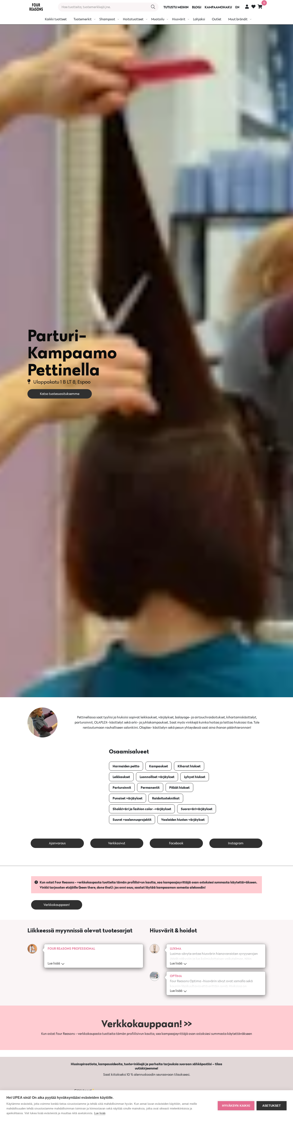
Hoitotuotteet (133, 19)
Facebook (176, 843)
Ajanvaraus (57, 843)
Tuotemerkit (83, 19)
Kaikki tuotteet (56, 19)
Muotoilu (157, 19)
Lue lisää (99, 1113)
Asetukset (271, 1105)
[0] (260, 6)
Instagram (235, 843)
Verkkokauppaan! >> (146, 1023)
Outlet (216, 19)
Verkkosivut (116, 843)
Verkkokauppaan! (57, 905)
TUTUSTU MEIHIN (176, 7)
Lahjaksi (199, 19)
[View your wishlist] (253, 7)
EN (237, 7)
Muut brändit (238, 19)
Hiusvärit (178, 19)
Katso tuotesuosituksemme (59, 394)
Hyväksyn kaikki (236, 1105)
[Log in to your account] (247, 6)
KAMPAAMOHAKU (218, 7)
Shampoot (107, 19)
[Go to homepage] (36, 7)
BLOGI (196, 7)
